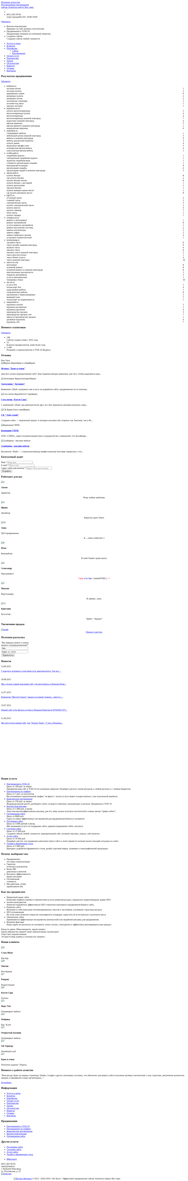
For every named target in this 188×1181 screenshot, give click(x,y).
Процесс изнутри (94, 632)
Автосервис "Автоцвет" (13, 384)
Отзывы (10, 68)
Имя (4, 462)
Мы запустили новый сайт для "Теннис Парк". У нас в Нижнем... (32, 723)
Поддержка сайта (15, 821)
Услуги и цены (14, 43)
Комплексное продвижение (19, 799)
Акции (10, 61)
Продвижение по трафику (19, 791)
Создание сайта (14, 828)
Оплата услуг (13, 56)
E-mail (5, 465)
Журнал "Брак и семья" (13, 368)
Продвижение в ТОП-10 (18, 784)
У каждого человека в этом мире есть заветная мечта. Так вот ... (31, 671)
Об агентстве (13, 63)
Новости (11, 66)
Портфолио (12, 48)
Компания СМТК (10, 430)
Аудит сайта (12, 836)
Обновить (5, 21)
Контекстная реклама (17, 806)
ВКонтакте (12, 1159)
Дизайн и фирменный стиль (20, 843)
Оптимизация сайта (16, 814)
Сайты (15, 51)
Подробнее (6, 1082)
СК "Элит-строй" (10, 415)
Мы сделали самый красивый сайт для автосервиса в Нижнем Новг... (33, 684)
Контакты (11, 71)
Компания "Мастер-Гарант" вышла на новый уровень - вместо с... (32, 697)
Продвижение (18, 53)
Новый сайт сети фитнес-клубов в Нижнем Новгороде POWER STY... (34, 710)
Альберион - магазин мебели (15, 446)
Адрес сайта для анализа (13, 468)
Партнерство (13, 58)
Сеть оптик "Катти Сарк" (14, 399)
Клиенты (11, 46)
